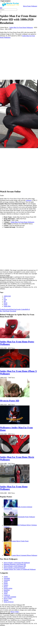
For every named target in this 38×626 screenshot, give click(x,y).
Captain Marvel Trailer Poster (20, 541)
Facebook (7, 309)
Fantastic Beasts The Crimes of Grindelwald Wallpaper (20, 569)
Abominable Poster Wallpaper (26, 517)
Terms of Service (9, 602)
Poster (5, 304)
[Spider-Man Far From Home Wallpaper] (15, 482)
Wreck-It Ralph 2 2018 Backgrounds (14, 567)
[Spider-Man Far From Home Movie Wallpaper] (15, 453)
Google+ (18, 309)
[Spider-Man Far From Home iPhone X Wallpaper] (15, 367)
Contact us (7, 595)
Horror (6, 586)
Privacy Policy (8, 598)
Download (13, 311)
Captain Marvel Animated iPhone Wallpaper (24, 555)
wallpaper (28, 200)
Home (5, 303)
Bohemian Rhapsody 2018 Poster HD (15, 564)
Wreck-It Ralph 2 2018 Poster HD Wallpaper (17, 562)
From (5, 299)
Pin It (28, 309)
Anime (6, 581)
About (5, 593)
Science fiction (8, 588)
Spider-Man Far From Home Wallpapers (21, 27)
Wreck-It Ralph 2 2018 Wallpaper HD (15, 566)
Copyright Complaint (10, 597)
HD (5, 301)
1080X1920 (7, 296)
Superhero (7, 590)
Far (5, 298)
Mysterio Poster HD (9, 400)
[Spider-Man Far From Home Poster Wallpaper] (15, 337)
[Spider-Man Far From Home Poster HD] (19, 114)
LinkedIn (24, 309)
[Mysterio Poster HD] (15, 396)
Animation (7, 580)
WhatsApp (13, 309)
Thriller (6, 591)
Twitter (2, 309)
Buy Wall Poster (5, 311)
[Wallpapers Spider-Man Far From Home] (15, 423)
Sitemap (6, 600)
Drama (6, 583)
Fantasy (6, 585)
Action (6, 576)
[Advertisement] (19, 59)
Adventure (7, 578)
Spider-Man (7, 306)
